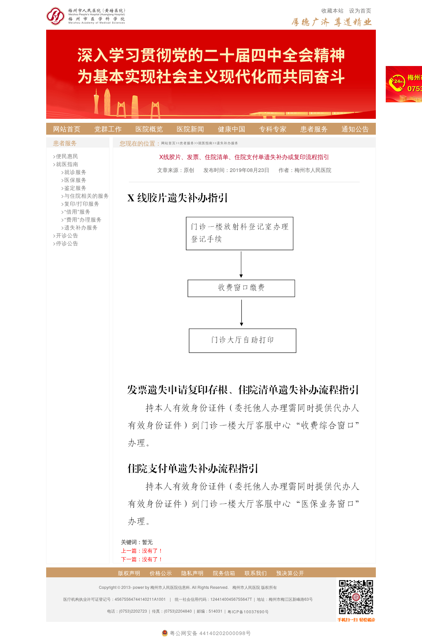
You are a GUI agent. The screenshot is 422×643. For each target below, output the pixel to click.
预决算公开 (290, 573)
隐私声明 (192, 573)
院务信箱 (224, 573)
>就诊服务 (74, 172)
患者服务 (314, 128)
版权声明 (129, 573)
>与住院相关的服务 (85, 195)
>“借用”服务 (76, 211)
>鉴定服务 (74, 187)
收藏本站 (332, 10)
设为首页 (360, 10)
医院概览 (149, 128)
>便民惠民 (65, 156)
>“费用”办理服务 (81, 219)
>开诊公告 (65, 235)
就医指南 (205, 143)
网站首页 (67, 128)
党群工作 (108, 128)
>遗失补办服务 (79, 227)
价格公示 (161, 573)
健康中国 (232, 128)
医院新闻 (190, 128)
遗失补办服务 (227, 143)
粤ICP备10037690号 (248, 611)
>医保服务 (74, 180)
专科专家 (273, 128)
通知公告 (355, 128)
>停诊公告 (65, 243)
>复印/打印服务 (80, 203)
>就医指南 (65, 164)
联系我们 (256, 573)
